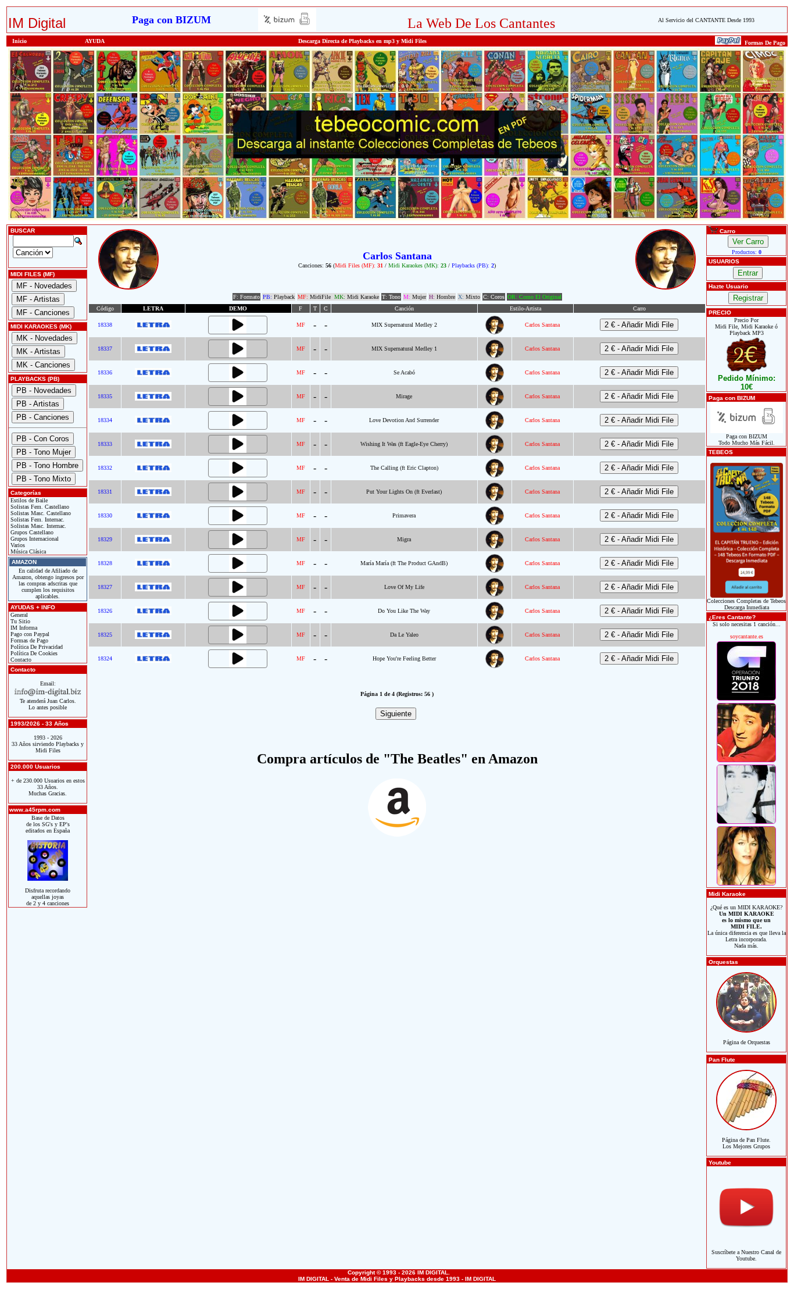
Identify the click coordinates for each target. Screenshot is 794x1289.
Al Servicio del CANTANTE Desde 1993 (706, 20)
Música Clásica (27, 551)
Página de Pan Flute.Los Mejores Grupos (746, 1143)
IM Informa (23, 627)
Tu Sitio (19, 621)
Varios (17, 545)
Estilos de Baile (28, 500)
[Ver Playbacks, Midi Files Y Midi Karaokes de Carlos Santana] (494, 332)
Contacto (20, 659)
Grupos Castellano (31, 532)
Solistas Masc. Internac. (37, 526)
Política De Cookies (33, 653)
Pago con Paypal (29, 634)
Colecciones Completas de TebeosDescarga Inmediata (746, 604)
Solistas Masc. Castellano (40, 513)
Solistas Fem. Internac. (37, 519)
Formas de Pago (28, 640)
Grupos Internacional (34, 538)
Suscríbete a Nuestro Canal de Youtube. (746, 1255)
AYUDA (95, 41)
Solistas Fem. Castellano (39, 507)
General (18, 615)
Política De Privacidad (36, 647)
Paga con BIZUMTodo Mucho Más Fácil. (746, 439)
